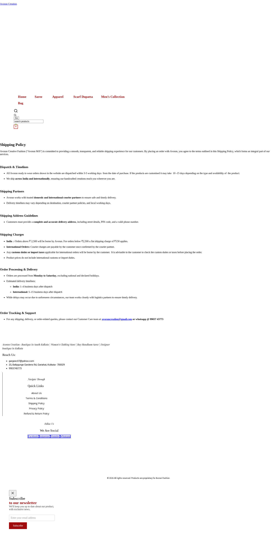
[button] (39, 96)
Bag (20, 103)
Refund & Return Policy (36, 413)
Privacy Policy (36, 408)
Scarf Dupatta (83, 96)
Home (22, 96)
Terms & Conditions (36, 398)
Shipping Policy (36, 403)
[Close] (12, 493)
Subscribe (18, 525)
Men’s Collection (113, 96)
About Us (36, 393)
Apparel (57, 96)
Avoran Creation (8, 4)
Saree (38, 96)
